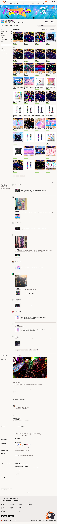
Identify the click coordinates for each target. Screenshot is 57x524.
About (11, 25)
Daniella (16, 311)
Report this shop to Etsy (4, 53)
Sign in (49, 1)
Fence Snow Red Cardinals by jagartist (6, 488)
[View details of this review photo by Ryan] (21, 281)
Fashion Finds (28, 3)
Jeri (15, 336)
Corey (15, 184)
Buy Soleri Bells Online (4, 489)
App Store (4, 516)
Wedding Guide (39, 3)
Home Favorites (22, 3)
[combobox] (25, 2)
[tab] (6, 29)
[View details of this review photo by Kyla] (21, 204)
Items (2, 25)
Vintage (34, 3)
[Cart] (54, 2)
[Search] (46, 2)
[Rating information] (5, 22)
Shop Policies (16, 25)
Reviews (6, 25)
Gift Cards (44, 3)
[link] (14, 176)
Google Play (11, 516)
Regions (54, 520)
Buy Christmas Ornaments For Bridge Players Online (7, 485)
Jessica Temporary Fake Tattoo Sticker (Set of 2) (21, 484)
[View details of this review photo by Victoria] (21, 242)
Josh (15, 222)
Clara (15, 261)
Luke (15, 299)
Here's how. (34, 439)
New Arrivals (16, 3)
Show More (28, 492)
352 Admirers (3, 50)
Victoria (16, 234)
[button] (46, 21)
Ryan (15, 273)
